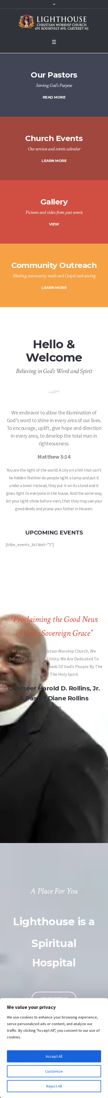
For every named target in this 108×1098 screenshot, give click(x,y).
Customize (54, 1071)
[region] (54, 1048)
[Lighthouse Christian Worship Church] (54, 22)
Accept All (54, 1056)
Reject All (54, 1086)
